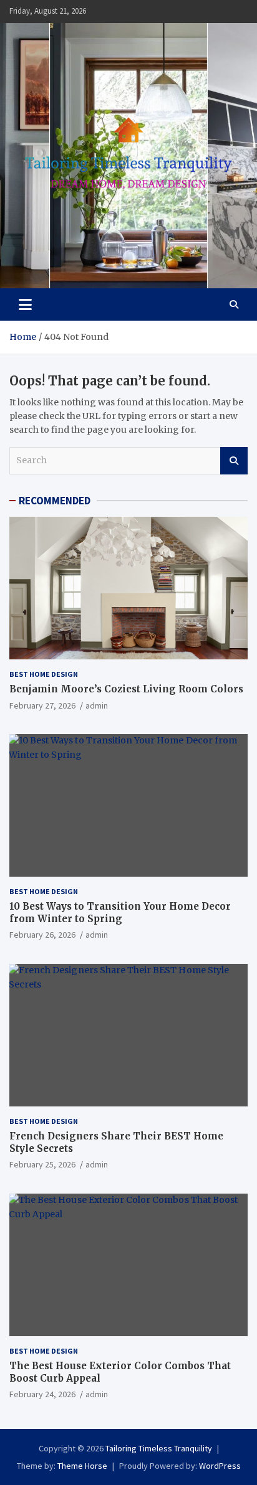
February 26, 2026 (42, 934)
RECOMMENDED (54, 500)
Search (234, 460)
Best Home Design (43, 674)
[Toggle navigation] (25, 304)
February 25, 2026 (42, 1164)
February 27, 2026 (42, 705)
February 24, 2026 (42, 1394)
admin (96, 705)
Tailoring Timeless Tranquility (158, 1448)
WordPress (220, 1465)
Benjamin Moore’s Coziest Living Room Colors (126, 689)
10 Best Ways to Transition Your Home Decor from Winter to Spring (120, 912)
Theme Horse (82, 1465)
